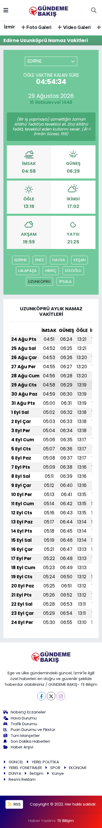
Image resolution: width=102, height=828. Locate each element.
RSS (17, 804)
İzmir (9, 27)
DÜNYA (15, 773)
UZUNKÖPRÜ (39, 281)
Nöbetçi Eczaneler (28, 712)
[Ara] (94, 10)
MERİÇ (50, 270)
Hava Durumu (24, 718)
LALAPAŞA (27, 270)
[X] (51, 696)
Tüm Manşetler (25, 735)
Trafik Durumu (24, 723)
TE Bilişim (65, 820)
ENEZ (39, 260)
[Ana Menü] (5, 10)
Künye (58, 773)
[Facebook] (41, 696)
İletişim (36, 773)
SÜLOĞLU (73, 270)
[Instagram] (60, 696)
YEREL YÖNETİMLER (25, 767)
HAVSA (58, 260)
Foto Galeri (38, 27)
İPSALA (65, 281)
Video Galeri (76, 27)
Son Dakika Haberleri (30, 741)
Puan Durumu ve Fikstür (33, 729)
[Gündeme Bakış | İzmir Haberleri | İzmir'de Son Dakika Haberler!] (48, 10)
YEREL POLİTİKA (45, 762)
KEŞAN (80, 260)
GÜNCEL (16, 762)
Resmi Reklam (22, 779)
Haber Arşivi (22, 747)
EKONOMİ (77, 767)
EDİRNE (20, 260)
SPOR (55, 767)
